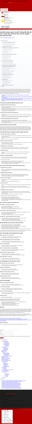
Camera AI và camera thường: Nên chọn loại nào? (10, 382)
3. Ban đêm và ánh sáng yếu (6, 57)
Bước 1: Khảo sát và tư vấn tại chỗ (7, 67)
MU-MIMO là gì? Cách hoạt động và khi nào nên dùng (10, 385)
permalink (19, 318)
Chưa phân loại (4, 350)
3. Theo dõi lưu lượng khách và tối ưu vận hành (9, 45)
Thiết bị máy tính (6, 18)
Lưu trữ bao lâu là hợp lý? (6, 81)
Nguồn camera (6, 363)
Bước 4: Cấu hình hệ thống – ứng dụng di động (9, 70)
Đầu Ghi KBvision (6, 354)
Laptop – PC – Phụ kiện (7, 20)
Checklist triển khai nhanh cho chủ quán (7, 85)
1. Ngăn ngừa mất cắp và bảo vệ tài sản (8, 43)
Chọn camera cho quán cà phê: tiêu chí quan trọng (9, 54)
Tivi (4, 372)
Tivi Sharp (6, 374)
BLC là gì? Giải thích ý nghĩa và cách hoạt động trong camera (12, 381)
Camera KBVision (6, 344)
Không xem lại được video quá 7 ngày (8, 77)
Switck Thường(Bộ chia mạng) (8, 369)
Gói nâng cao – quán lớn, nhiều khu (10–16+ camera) (10, 64)
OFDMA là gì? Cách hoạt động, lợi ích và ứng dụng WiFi (11, 386)
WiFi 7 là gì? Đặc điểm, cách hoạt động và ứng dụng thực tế (11, 387)
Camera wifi (6, 14)
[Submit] (3, 21)
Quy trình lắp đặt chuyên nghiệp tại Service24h (8, 66)
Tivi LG (6, 373)
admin (13, 37)
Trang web (2, 334)
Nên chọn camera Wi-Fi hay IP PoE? (7, 80)
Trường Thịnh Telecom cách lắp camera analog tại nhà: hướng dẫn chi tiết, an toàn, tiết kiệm (16, 98)
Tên (1, 331)
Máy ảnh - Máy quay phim (6, 358)
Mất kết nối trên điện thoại (6, 76)
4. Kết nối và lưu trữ (5, 58)
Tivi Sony (6, 375)
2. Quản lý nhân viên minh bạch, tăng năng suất (9, 44)
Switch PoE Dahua (7, 366)
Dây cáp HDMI (4, 351)
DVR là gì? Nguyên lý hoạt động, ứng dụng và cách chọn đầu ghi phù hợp (14, 380)
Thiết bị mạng (6, 17)
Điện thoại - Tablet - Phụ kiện (6, 356)
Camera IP (7, 342)
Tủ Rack (3, 377)
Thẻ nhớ (5, 368)
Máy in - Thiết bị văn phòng (6, 360)
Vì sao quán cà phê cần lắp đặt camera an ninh (8, 42)
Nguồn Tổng (6, 364)
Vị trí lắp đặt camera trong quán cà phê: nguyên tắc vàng (10, 47)
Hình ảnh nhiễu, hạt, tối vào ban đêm (7, 75)
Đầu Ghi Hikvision (6, 353)
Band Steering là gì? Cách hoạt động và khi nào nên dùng (11, 383)
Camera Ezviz (6, 347)
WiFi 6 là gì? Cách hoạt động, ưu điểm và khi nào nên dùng (11, 384)
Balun (4, 362)
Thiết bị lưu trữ (6, 15)
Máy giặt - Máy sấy (5, 359)
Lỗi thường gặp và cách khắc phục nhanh (8, 74)
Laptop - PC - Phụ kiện (5, 357)
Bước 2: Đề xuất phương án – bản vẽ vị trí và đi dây (9, 68)
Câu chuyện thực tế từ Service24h (7, 46)
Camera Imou (6, 348)
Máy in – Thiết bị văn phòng (8, 420)
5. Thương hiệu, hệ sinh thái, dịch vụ (7, 59)
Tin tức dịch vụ (10, 318)
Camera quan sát (6, 12)
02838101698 (9, 2)
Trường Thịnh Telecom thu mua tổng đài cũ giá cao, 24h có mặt (12, 99)
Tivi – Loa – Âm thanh (7, 23)
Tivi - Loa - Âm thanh (5, 371)
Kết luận (3, 86)
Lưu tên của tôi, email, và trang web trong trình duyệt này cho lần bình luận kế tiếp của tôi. (15, 336)
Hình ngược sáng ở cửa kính (6, 78)
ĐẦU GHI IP (7, 355)
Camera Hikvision (6, 343)
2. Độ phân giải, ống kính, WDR (7, 56)
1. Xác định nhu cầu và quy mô (7, 55)
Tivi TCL (6, 376)
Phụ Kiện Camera (5, 361)
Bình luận (2, 329)
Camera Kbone (6, 349)
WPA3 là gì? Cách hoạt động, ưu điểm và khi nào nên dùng (11, 388)
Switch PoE (5, 365)
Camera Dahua (6, 341)
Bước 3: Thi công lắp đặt (6, 69)
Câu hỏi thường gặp (5, 79)
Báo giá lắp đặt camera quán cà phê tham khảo (9, 65)
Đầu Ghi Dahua (6, 352)
